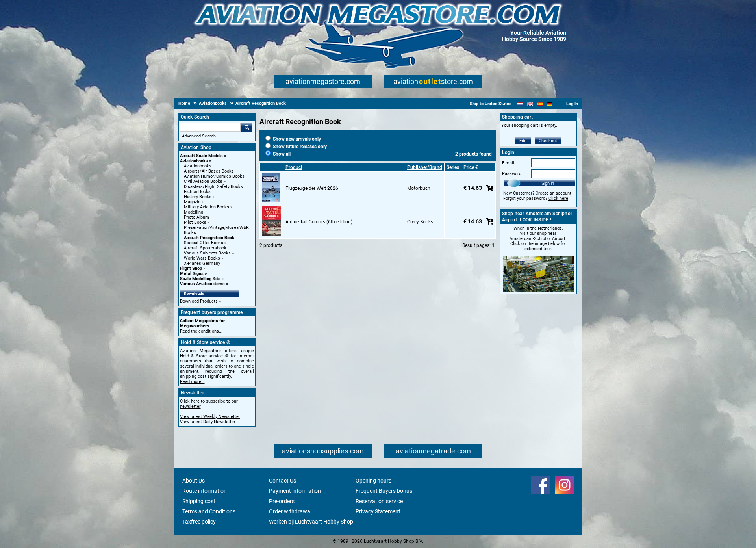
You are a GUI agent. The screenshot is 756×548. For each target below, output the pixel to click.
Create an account (553, 193)
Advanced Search (199, 136)
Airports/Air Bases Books (209, 171)
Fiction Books (197, 191)
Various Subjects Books (207, 253)
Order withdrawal (290, 511)
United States (498, 103)
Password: (512, 173)
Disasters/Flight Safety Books (213, 186)
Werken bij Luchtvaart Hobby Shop (311, 521)
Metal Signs (192, 273)
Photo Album (196, 217)
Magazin (192, 201)
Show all (281, 154)
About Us (193, 480)
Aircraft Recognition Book (209, 237)
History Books (197, 196)
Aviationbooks (194, 160)
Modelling (193, 212)
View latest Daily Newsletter (207, 421)
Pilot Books (195, 222)
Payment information (295, 491)
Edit (523, 140)
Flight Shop (191, 268)
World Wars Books (202, 258)
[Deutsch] (549, 103)
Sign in (547, 183)
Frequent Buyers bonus (384, 491)
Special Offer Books (203, 242)
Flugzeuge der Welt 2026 (311, 188)
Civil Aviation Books (203, 181)
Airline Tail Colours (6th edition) (318, 222)
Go (246, 127)
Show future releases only (299, 146)
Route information (204, 491)
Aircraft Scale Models (201, 155)
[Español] (540, 103)
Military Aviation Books (206, 207)
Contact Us (282, 480)
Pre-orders (282, 501)
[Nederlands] (520, 103)
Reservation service (379, 501)
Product (293, 167)
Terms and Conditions (208, 511)
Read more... (192, 381)
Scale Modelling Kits (200, 278)
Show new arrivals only (296, 139)
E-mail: (508, 162)
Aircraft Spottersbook (205, 248)
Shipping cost (198, 501)
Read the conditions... (201, 331)
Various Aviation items (202, 283)
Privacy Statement (378, 511)
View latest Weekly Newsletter (210, 416)
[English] (530, 103)
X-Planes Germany (202, 263)
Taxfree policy (199, 521)
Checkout (548, 140)
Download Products (199, 301)
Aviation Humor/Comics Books (214, 176)
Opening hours (373, 480)
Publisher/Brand (424, 167)
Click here (558, 198)
